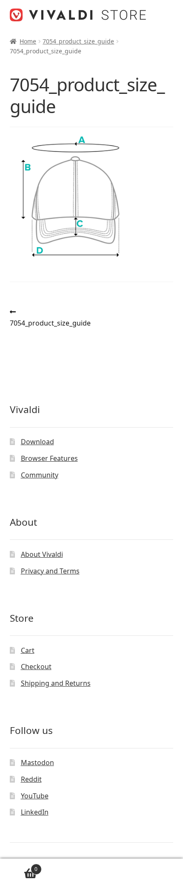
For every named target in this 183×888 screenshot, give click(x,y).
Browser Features (49, 458)
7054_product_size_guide (78, 41)
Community (39, 475)
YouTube (35, 796)
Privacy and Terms (50, 571)
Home (28, 41)
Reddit (31, 779)
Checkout (36, 666)
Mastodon (37, 762)
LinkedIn (35, 812)
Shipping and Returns (56, 683)
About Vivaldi (42, 554)
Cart (27, 650)
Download (37, 441)
